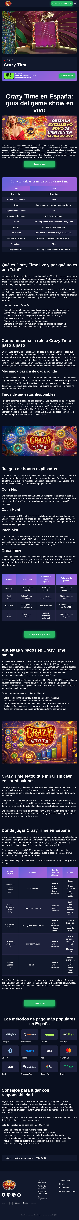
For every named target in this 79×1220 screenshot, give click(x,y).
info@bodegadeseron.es (68, 1191)
